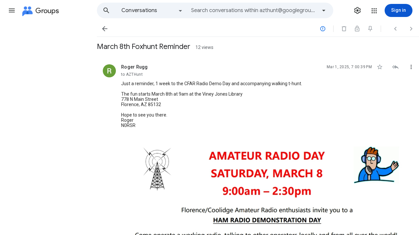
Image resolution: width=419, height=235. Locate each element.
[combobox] (254, 10)
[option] (152, 10)
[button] (12, 10)
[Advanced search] (324, 10)
